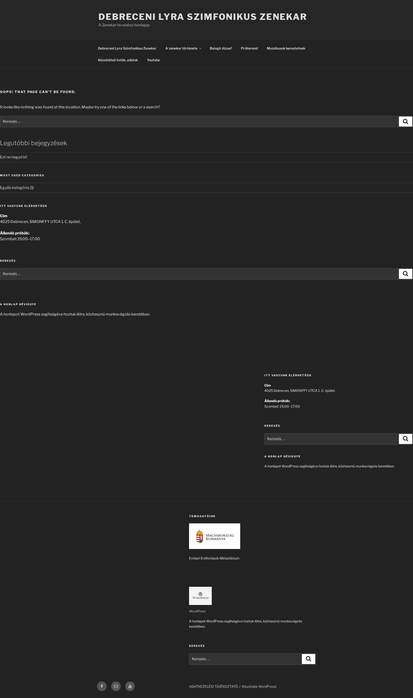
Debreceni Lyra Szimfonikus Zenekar (202, 16)
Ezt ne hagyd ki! (13, 157)
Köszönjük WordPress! (259, 686)
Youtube (153, 60)
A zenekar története (181, 48)
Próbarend (249, 48)
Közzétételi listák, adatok (118, 60)
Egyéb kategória (14, 187)
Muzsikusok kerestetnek (286, 48)
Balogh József (221, 48)
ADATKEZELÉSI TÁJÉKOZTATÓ (213, 686)
